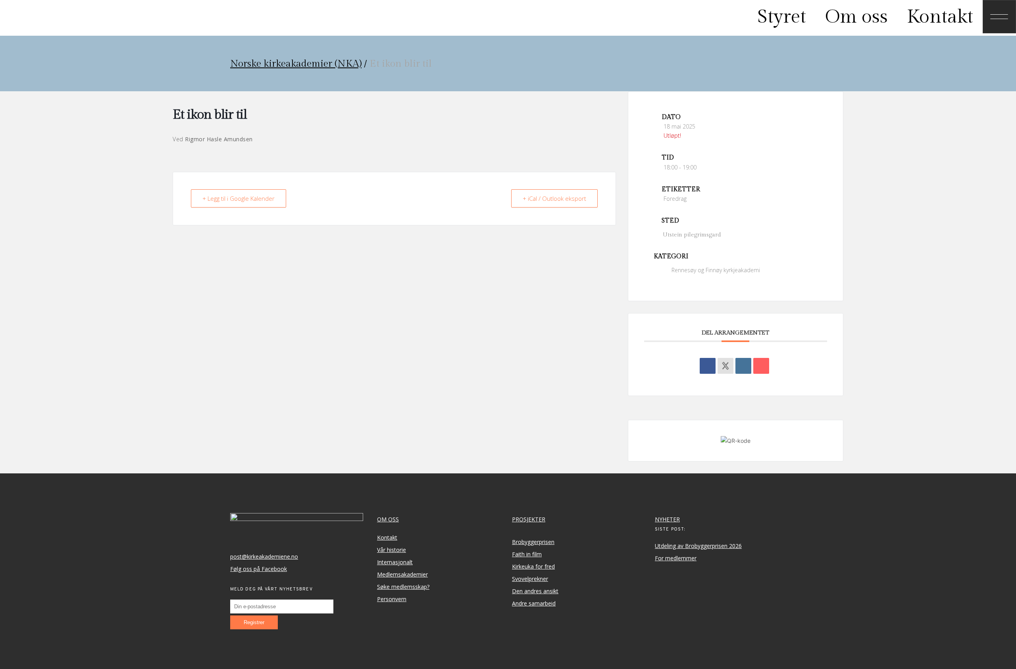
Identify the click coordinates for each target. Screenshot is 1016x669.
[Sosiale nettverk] (725, 366)
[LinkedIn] (743, 366)
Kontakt (387, 537)
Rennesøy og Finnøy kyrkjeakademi (716, 270)
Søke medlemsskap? (403, 586)
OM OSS (388, 519)
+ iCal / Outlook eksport (554, 198)
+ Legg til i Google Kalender (238, 198)
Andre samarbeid (534, 603)
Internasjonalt (395, 562)
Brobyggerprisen (533, 542)
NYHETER (667, 519)
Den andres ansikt (535, 591)
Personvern (391, 599)
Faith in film (527, 554)
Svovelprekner (530, 578)
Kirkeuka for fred (533, 566)
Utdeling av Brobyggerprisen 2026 (698, 546)
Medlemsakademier (402, 574)
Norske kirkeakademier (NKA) (296, 63)
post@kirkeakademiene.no (264, 556)
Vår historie (391, 550)
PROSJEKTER (528, 519)
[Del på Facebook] (708, 366)
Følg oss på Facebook (258, 569)
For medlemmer (676, 558)
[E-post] (761, 366)
